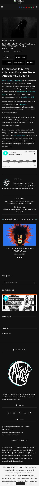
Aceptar (21, 484)
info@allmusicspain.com (10, 435)
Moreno (7, 51)
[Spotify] (31, 7)
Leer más (30, 484)
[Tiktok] (33, 7)
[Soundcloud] (29, 7)
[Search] (37, 7)
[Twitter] (21, 7)
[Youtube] (26, 7)
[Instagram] (23, 7)
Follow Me (22, 104)
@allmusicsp (6, 334)
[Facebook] (19, 7)
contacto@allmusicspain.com (12, 432)
